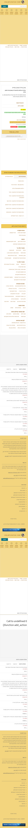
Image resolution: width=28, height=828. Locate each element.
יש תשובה (15, 369)
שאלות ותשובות (22, 502)
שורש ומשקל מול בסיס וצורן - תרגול (16, 192)
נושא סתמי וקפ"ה (22, 267)
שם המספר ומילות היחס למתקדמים (11, 316)
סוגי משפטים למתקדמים (20, 274)
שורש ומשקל (21, 181)
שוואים (11, 307)
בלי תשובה (8, 369)
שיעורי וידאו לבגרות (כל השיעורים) (18, 497)
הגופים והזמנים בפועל (9, 296)
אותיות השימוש (16, 314)
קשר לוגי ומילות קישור (12, 255)
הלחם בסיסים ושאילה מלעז (18, 188)
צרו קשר (23, 509)
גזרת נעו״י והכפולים (12, 288)
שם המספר (23, 316)
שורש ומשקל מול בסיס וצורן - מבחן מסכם (15, 212)
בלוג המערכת (22, 511)
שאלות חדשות (22, 369)
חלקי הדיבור (18, 250)
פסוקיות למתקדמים (8, 277)
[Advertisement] (14, 30)
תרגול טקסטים (12, 232)
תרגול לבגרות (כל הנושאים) (19, 493)
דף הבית (23, 488)
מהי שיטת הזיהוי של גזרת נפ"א (21, 429)
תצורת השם (19, 120)
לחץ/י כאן (16, 475)
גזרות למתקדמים (13, 291)
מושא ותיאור (23, 253)
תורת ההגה (6, 301)
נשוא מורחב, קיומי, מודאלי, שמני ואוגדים (17, 269)
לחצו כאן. (7, 456)
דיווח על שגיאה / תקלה (21, 139)
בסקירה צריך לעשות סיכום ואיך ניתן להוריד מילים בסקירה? (15, 415)
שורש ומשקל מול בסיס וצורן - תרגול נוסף (15, 201)
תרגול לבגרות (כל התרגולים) (19, 495)
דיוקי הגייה (23, 293)
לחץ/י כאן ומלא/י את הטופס (14, 472)
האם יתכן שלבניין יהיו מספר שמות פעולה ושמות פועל (16, 373)
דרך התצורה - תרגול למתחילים (17, 216)
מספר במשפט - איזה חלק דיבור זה (20, 408)
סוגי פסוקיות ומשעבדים (21, 272)
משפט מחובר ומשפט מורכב (13, 253)
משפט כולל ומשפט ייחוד (9, 264)
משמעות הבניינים (15, 299)
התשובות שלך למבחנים (20, 504)
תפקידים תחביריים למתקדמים (19, 258)
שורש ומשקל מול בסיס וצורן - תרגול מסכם (15, 208)
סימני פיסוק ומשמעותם (11, 241)
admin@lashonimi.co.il (9, 478)
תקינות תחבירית (7, 258)
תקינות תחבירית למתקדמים (20, 279)
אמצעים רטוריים (22, 235)
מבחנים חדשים (22, 176)
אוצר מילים (23, 314)
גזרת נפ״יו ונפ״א (22, 291)
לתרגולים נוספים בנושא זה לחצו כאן (17, 122)
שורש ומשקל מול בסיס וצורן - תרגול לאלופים (14, 204)
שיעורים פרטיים (22, 506)
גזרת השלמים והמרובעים (20, 286)
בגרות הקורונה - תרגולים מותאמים (19, 322)
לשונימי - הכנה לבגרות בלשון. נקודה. (12, 2)
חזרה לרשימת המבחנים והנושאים (14, 136)
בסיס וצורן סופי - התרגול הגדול (17, 184)
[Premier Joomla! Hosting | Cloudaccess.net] (14, 530)
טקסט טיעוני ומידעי (21, 232)
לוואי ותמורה (11, 250)
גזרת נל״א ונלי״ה (22, 288)
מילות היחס (8, 314)
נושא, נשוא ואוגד (22, 255)
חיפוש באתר (22, 490)
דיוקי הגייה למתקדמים (15, 293)
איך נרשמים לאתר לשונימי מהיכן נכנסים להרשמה (17, 401)
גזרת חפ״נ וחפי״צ (9, 286)
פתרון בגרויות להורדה (21, 499)
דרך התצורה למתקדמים (21, 296)
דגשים (24, 307)
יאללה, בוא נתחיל (14, 132)
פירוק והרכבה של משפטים (20, 277)
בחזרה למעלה (13, 519)
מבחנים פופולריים (9, 176)
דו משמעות (23, 264)
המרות (24, 250)
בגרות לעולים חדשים (21, 325)
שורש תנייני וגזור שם (21, 301)
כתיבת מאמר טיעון (22, 241)
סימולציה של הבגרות (10, 325)
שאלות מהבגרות (12, 328)
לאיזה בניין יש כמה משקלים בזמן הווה (19, 380)
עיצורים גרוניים (18, 307)
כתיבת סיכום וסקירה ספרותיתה (19, 244)
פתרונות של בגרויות (21, 328)
